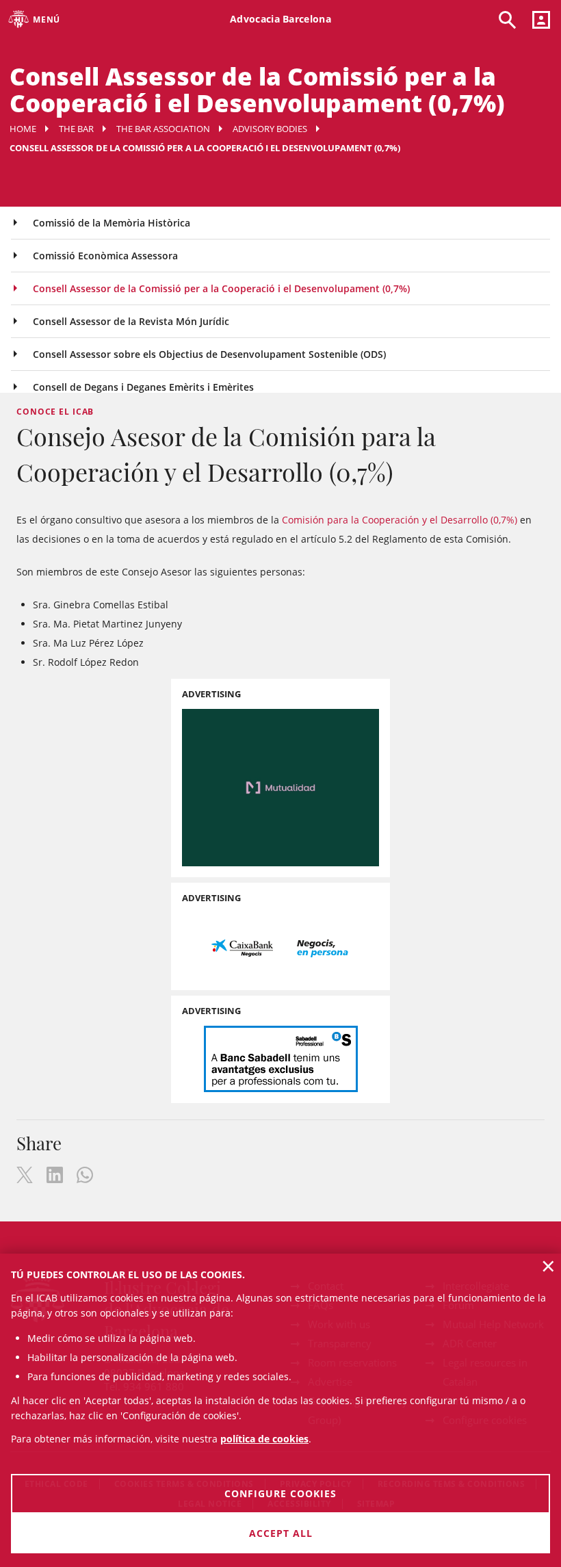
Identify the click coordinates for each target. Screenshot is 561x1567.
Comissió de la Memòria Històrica (111, 222)
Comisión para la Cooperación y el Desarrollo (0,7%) (399, 519)
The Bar (76, 128)
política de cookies (264, 1438)
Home (23, 128)
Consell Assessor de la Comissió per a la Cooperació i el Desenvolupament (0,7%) (221, 288)
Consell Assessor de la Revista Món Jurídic (131, 321)
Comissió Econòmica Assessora (105, 255)
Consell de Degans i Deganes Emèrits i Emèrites (143, 386)
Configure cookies (280, 1493)
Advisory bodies (270, 128)
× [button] (548, 1266)
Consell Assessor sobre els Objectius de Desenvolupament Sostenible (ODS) (209, 354)
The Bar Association (163, 128)
